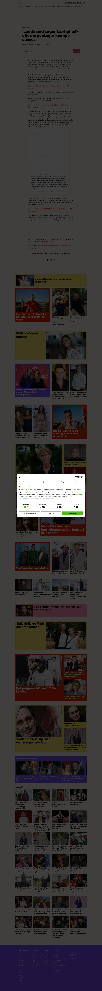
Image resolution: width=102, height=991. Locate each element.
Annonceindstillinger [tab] (59, 482)
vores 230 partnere (27, 489)
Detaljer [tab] (43, 482)
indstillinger (78, 494)
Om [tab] (76, 482)
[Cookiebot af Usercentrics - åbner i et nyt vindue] (76, 477)
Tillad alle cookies (72, 513)
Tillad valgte (51, 513)
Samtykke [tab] (25, 482)
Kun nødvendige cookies (29, 513)
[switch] (42, 507)
